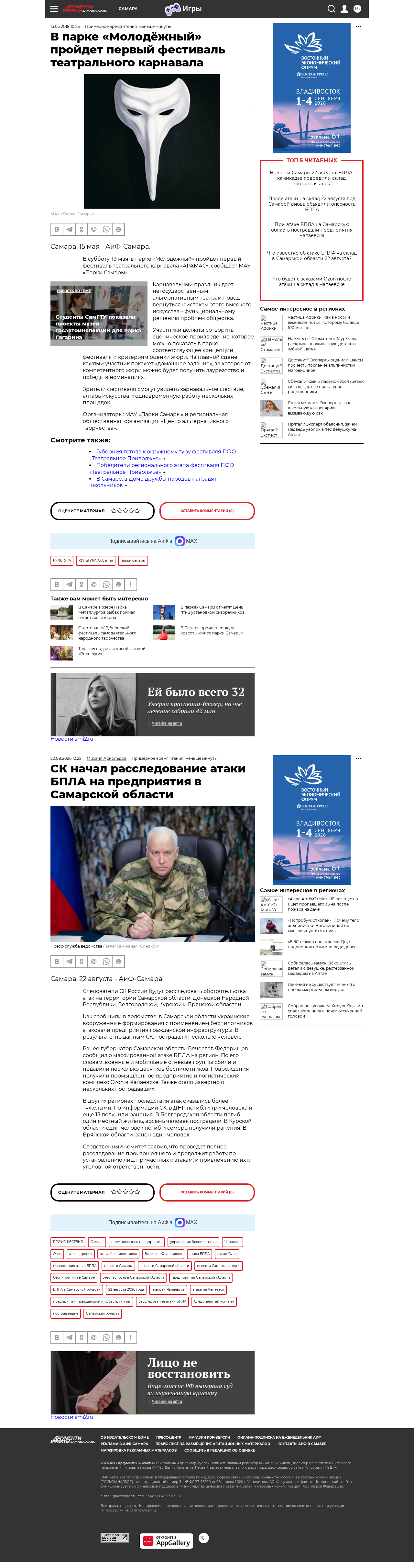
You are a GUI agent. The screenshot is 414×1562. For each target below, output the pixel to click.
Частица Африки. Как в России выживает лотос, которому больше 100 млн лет (323, 322)
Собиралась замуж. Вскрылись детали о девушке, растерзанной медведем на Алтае (321, 968)
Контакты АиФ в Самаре (302, 1444)
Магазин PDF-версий (209, 1437)
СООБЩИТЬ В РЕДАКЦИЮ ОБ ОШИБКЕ (219, 1450)
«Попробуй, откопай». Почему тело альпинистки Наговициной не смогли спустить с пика (323, 925)
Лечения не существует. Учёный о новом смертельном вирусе (321, 987)
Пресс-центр (168, 1437)
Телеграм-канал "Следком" (132, 946)
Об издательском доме (125, 1437)
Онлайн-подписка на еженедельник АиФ (279, 1437)
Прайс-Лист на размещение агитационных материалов (213, 1444)
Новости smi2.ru (71, 739)
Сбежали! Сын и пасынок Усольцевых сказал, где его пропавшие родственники (326, 386)
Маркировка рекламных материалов (139, 1450)
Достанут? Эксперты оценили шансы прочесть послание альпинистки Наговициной (325, 365)
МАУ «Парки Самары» (72, 213)
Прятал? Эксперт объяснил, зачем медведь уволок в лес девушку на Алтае (322, 429)
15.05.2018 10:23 (65, 26)
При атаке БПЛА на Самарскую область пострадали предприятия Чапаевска (312, 230)
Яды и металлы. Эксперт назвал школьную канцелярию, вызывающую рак (320, 408)
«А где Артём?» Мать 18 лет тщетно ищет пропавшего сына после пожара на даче (323, 904)
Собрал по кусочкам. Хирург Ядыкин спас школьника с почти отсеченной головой (325, 1011)
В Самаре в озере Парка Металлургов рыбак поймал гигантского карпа (107, 612)
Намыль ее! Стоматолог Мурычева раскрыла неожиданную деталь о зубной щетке (322, 343)
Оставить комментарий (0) (207, 511)
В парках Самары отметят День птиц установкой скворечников (212, 610)
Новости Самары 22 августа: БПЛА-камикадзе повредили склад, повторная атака (312, 178)
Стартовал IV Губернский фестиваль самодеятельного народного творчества (107, 633)
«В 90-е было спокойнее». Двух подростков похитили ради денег (322, 944)
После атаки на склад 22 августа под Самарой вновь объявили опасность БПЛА (311, 204)
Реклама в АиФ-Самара (124, 1444)
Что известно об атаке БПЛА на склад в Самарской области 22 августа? (312, 255)
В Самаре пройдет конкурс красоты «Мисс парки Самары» (211, 630)
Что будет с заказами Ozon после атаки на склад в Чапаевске (311, 281)
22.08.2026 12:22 (66, 758)
